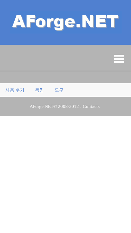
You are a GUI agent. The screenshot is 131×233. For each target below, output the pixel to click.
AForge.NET (41, 106)
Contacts (91, 106)
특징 (39, 90)
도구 (59, 90)
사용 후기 (14, 90)
